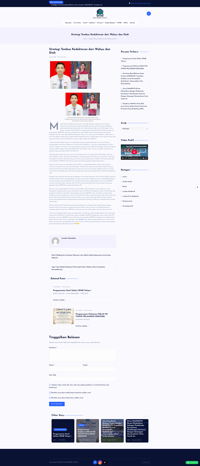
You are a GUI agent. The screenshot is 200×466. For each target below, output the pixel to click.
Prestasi (100, 25)
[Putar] (123, 160)
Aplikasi (92, 25)
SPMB (119, 25)
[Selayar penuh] (146, 160)
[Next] (147, 418)
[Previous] (144, 418)
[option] (63, 433)
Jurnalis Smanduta (69, 240)
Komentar (53, 350)
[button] (192, 462)
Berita (125, 189)
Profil (85, 25)
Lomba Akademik (129, 194)
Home (85, 41)
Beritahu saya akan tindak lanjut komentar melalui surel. (71, 395)
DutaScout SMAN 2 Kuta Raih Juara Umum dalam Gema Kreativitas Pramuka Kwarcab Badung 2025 (134, 108)
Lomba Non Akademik (130, 198)
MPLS (126, 25)
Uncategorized (128, 208)
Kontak (132, 25)
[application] (134, 154)
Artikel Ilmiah (127, 184)
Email (85, 367)
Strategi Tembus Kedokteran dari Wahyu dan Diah (103, 41)
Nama (51, 367)
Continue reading (59, 302)
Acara (125, 179)
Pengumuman (127, 203)
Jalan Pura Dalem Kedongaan (141, 4)
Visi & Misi (77, 25)
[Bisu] (143, 160)
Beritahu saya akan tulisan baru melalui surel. (67, 400)
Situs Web (52, 377)
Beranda (68, 25)
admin (54, 442)
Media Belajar (110, 25)
